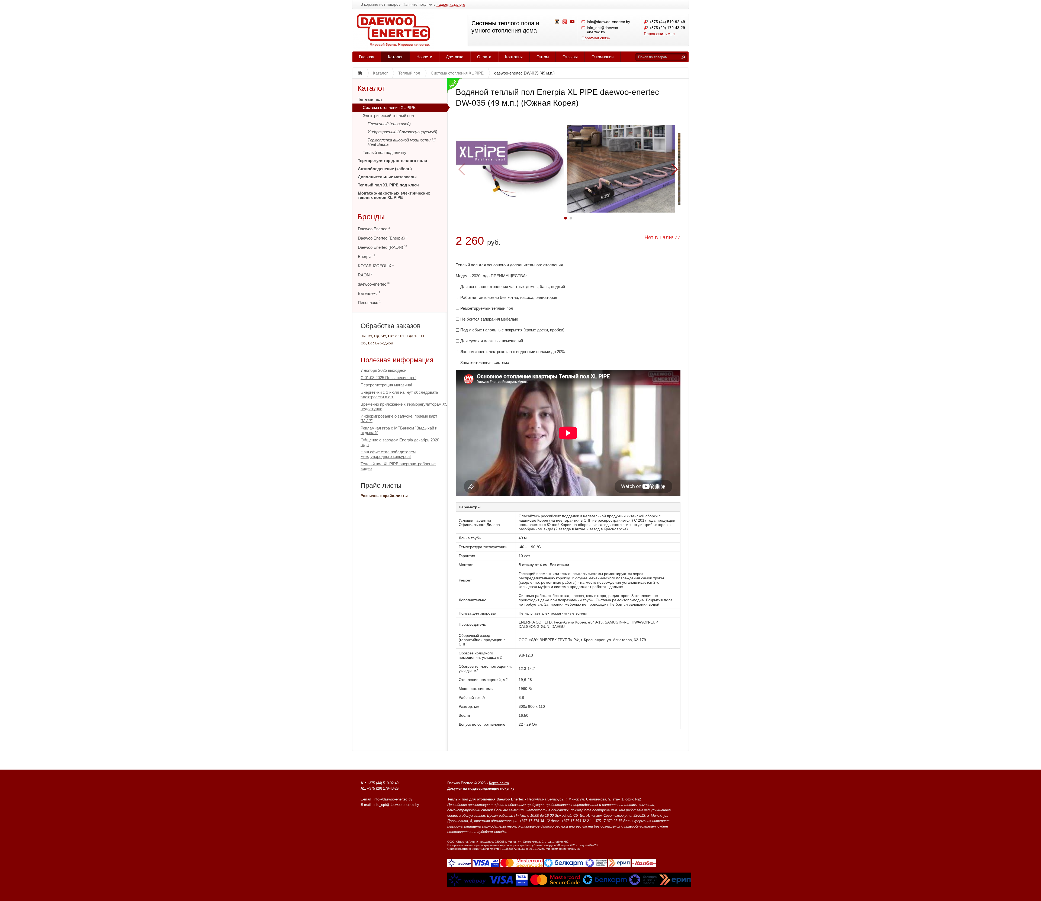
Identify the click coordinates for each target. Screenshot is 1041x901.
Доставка (454, 56)
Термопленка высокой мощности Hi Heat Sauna (401, 142)
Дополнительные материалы (387, 177)
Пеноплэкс (369, 302)
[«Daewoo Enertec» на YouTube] (572, 22)
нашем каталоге (450, 4)
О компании (602, 56)
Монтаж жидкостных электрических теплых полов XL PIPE (394, 195)
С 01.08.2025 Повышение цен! (388, 377)
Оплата (484, 56)
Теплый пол (370, 99)
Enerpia (366, 256)
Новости (424, 56)
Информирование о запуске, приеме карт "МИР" (399, 418)
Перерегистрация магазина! (386, 385)
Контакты (514, 56)
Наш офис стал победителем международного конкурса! (388, 454)
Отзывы (570, 56)
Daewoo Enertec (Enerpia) (382, 238)
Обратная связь (595, 38)
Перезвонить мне (659, 33)
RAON (365, 275)
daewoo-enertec (374, 284)
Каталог (395, 56)
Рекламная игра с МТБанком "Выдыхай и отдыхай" (399, 430)
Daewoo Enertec (374, 229)
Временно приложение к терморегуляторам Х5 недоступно (404, 406)
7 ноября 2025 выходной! (384, 370)
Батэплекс (369, 293)
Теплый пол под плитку (384, 152)
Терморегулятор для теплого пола (392, 160)
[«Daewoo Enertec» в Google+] (565, 22)
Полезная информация (397, 360)
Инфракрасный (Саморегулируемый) (402, 132)
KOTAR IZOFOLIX (376, 265)
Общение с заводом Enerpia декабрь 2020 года (400, 442)
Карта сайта (499, 783)
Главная (366, 56)
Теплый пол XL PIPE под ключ (388, 185)
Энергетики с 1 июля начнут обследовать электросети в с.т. (399, 394)
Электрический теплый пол (388, 115)
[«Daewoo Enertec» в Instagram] (557, 22)
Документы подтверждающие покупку (480, 788)
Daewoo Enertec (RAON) (382, 247)
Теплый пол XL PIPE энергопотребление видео (398, 466)
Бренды (371, 216)
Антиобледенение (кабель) (385, 168)
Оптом (542, 56)
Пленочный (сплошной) (389, 123)
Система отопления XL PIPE (389, 107)
